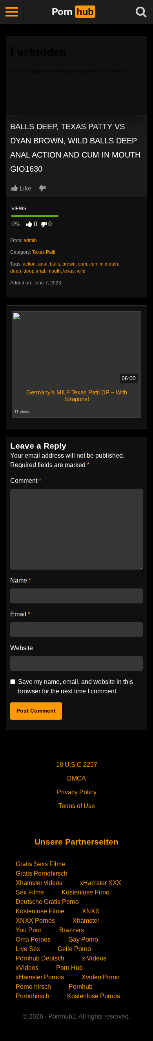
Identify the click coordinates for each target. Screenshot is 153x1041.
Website (21, 648)
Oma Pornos (33, 939)
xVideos (27, 967)
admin (30, 240)
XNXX (91, 911)
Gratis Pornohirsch (41, 873)
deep (15, 271)
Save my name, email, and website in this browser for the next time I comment (75, 686)
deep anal (34, 271)
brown (69, 264)
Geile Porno (74, 949)
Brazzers (71, 930)
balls (55, 264)
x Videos (94, 958)
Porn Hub (69, 967)
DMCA (76, 778)
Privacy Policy (77, 792)
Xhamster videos (39, 883)
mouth (54, 271)
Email (20, 614)
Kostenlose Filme (40, 911)
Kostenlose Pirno (85, 892)
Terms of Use (76, 806)
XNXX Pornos (35, 920)
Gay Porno (83, 939)
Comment (25, 480)
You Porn (29, 930)
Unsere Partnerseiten (76, 841)
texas (69, 271)
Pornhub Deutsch (40, 958)
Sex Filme (30, 892)
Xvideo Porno (101, 977)
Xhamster (86, 920)
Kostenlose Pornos (93, 996)
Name (20, 580)
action (29, 264)
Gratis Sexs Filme (40, 864)
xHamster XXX (100, 883)
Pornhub (81, 986)
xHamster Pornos (40, 977)
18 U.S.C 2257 (76, 764)
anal (42, 264)
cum (82, 264)
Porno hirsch (33, 986)
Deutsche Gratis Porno (47, 901)
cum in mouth (103, 264)
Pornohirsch (32, 996)
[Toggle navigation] (12, 12)
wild (81, 271)
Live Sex (28, 949)
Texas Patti (43, 252)
